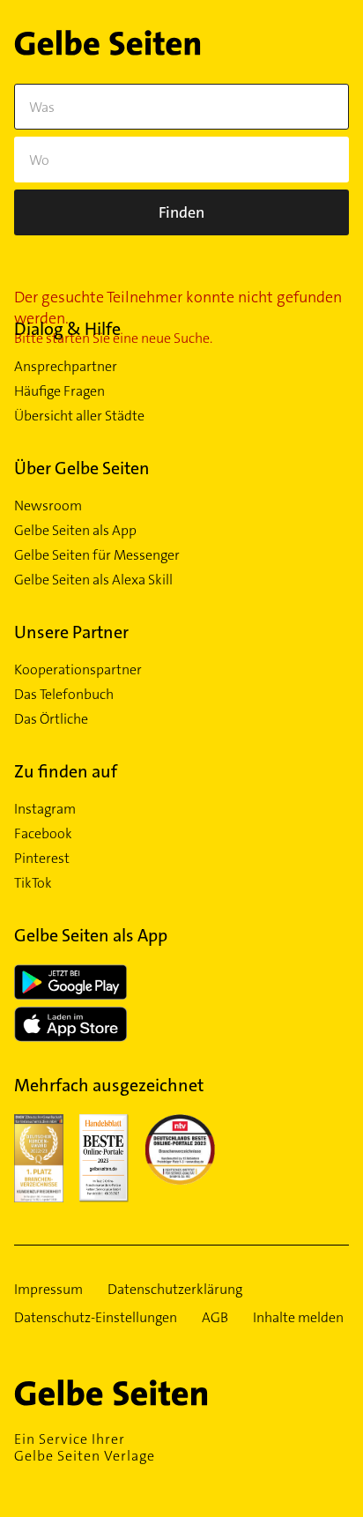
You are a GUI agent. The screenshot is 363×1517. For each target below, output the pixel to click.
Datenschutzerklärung (174, 1289)
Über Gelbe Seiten (82, 468)
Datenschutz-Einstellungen (95, 1318)
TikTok (33, 883)
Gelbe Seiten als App (75, 530)
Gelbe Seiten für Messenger (97, 555)
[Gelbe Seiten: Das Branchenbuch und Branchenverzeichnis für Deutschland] (107, 46)
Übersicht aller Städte (79, 416)
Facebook (43, 834)
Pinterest (42, 858)
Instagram (45, 809)
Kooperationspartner (78, 670)
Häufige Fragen (59, 391)
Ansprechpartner (65, 367)
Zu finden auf (65, 771)
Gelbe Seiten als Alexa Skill (93, 580)
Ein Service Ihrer (84, 1447)
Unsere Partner (71, 632)
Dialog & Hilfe (67, 328)
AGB (215, 1318)
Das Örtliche (51, 719)
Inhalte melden (298, 1318)
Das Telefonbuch (64, 694)
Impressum (48, 1289)
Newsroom (48, 506)
